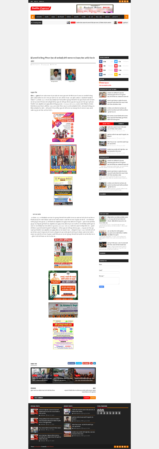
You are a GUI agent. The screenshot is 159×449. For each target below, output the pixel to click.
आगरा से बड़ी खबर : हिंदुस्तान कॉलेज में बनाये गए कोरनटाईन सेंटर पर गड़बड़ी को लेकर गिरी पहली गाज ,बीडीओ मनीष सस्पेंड (50, 437)
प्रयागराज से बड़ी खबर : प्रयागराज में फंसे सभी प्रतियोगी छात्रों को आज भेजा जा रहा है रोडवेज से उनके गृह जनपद (49, 411)
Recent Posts (106, 123)
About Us (36, 1)
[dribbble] (120, 447)
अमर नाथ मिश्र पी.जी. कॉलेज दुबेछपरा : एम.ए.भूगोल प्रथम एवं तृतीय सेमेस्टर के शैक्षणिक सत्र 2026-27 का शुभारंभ (117, 233)
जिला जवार (60, 22)
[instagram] (125, 1)
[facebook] (120, 1)
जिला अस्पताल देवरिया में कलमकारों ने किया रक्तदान (50, 428)
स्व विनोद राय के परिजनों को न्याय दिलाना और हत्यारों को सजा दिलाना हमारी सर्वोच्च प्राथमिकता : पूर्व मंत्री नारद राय (117, 110)
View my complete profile (105, 85)
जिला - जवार (99, 17)
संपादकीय (76, 17)
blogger (93, 397)
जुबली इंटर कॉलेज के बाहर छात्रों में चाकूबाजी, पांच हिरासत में (123, 22)
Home (32, 1)
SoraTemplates (37, 446)
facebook (86, 397)
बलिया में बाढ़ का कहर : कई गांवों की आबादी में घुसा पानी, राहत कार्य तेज (63, 379)
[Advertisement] (79, 39)
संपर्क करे (107, 17)
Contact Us (41, 1)
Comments (121, 123)
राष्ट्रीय (46, 17)
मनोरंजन (69, 17)
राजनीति (84, 17)
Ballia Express (105, 83)
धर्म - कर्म (91, 17)
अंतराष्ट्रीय (39, 17)
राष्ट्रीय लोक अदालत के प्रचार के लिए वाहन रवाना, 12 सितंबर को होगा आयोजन (81, 22)
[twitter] (122, 1)
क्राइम (53, 17)
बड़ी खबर (107, 22)
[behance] (127, 1)
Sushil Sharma (50, 446)
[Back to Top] (127, 447)
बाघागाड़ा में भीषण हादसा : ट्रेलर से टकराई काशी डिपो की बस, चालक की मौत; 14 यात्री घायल (117, 244)
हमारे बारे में (115, 17)
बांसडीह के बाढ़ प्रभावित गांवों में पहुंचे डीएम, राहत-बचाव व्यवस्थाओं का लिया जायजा (84, 379)
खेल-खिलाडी (61, 17)
